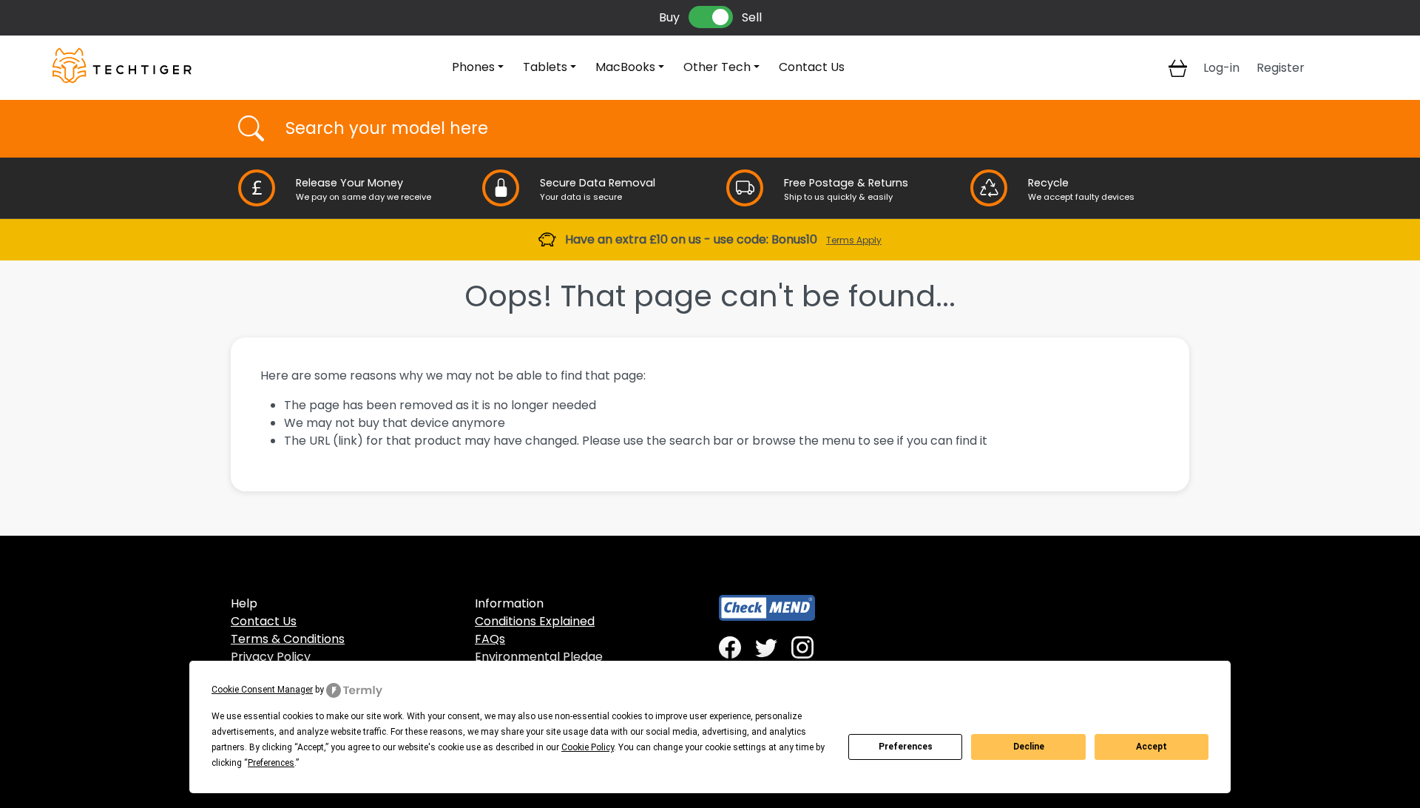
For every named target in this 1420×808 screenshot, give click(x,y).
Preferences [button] (271, 763)
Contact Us (812, 66)
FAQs (490, 638)
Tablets (545, 66)
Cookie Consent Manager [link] (262, 689)
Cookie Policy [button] (587, 747)
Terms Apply (854, 240)
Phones (473, 66)
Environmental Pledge (539, 656)
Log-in (1221, 67)
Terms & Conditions (288, 638)
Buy (669, 17)
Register (1281, 67)
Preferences (906, 746)
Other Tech (717, 66)
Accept (1151, 746)
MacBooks (625, 66)
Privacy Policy (271, 656)
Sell (752, 17)
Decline (1028, 746)
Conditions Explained (535, 621)
